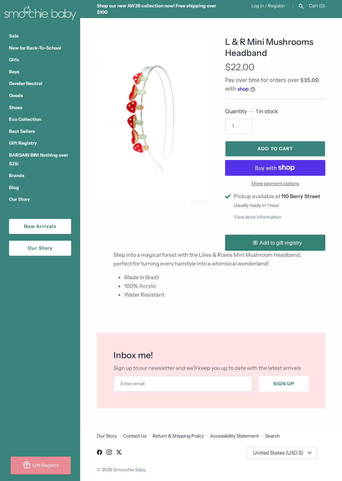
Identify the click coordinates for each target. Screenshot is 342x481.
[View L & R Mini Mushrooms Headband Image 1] (152, 120)
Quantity (251, 111)
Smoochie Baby (129, 469)
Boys (14, 71)
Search (272, 435)
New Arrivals (40, 226)
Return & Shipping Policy (178, 435)
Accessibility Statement (234, 435)
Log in (257, 5)
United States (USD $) (278, 453)
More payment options (275, 183)
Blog (14, 187)
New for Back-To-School (35, 48)
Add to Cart (275, 149)
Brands (16, 175)
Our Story (19, 199)
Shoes (15, 107)
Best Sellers (22, 131)
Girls (14, 59)
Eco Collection (25, 119)
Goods (16, 95)
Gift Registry (23, 143)
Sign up (283, 384)
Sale (14, 35)
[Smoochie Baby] (40, 11)
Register (276, 5)
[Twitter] (119, 453)
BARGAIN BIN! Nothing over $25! (38, 159)
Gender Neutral (25, 83)
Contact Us (134, 435)
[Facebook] (99, 453)
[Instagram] (109, 453)
